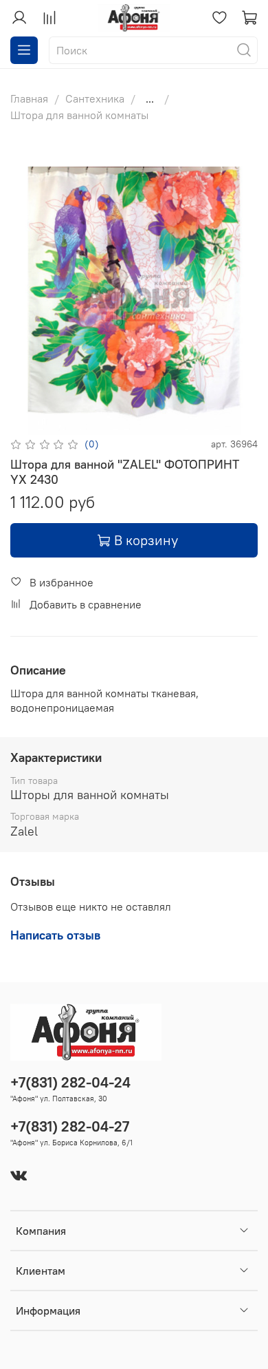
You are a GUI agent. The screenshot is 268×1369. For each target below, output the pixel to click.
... (150, 98)
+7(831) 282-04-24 (70, 1082)
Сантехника (94, 98)
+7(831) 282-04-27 (69, 1126)
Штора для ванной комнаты (79, 115)
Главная (29, 98)
